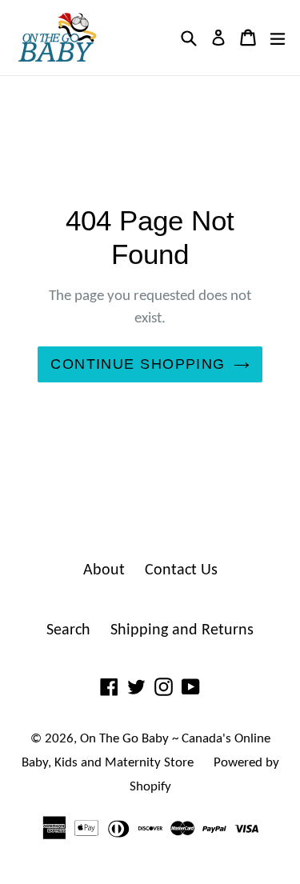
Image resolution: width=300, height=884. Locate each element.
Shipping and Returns (182, 630)
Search (68, 630)
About (104, 570)
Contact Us (181, 570)
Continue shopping (137, 364)
